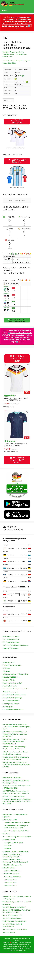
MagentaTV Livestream (11, 648)
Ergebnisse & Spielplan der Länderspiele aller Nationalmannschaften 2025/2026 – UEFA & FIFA (17, 801)
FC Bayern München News (12, 665)
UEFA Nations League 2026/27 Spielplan (17, 837)
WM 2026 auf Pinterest (17, 948)
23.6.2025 (6, 293)
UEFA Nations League (10, 692)
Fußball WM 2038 (10, 886)
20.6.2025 (6, 300)
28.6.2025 (6, 286)
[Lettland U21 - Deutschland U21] (17, 613)
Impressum (7, 944)
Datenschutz (16, 944)
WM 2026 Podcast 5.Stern (12, 918)
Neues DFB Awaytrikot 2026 (12, 915)
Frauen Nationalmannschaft (12, 683)
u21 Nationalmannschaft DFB (13, 710)
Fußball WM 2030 (10, 880)
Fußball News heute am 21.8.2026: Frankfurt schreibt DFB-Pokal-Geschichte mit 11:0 (15, 741)
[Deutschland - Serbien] (17, 560)
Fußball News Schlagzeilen (12, 777)
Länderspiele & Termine (11, 704)
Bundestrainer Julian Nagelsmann (14, 695)
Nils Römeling (25, 942)
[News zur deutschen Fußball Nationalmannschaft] (13, 4)
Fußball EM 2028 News (12, 871)
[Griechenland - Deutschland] (17, 567)
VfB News (6, 671)
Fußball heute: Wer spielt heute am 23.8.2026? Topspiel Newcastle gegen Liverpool (16, 764)
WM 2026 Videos (9, 932)
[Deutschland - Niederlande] (17, 580)
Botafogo (21, 76)
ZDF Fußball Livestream (11, 639)
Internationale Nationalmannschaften (16, 689)
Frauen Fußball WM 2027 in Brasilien (17, 823)
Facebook (6, 948)
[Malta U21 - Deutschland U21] (17, 620)
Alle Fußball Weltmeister (12, 877)
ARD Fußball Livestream (11, 636)
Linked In (28, 948)
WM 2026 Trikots (9, 680)
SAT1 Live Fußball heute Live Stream (15, 645)
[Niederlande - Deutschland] (17, 547)
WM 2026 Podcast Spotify (17, 950)
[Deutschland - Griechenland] (17, 554)
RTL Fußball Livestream (11, 642)
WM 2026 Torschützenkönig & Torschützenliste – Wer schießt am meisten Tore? (15, 54)
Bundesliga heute (9, 662)
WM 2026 (6, 834)
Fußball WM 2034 (10, 883)
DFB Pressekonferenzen (11, 701)
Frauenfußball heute (10, 686)
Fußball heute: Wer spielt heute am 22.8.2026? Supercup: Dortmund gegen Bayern (16, 727)
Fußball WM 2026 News (11, 677)
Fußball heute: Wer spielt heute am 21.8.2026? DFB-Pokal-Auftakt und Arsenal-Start (15, 734)
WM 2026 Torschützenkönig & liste (15, 929)
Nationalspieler (8, 707)
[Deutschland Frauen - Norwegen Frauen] (17, 593)
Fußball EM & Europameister (12, 865)
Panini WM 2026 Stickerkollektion (14, 921)
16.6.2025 (6, 307)
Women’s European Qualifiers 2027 (16, 831)
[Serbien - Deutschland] (17, 574)
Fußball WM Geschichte (11, 874)
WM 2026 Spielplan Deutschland (14, 907)
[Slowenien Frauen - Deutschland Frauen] (17, 600)
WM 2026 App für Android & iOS (21, 946)
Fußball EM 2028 (8, 868)
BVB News (6, 668)
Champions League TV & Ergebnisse (15, 674)
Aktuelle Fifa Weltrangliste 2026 (14, 796)
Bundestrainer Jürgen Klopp (12, 698)
